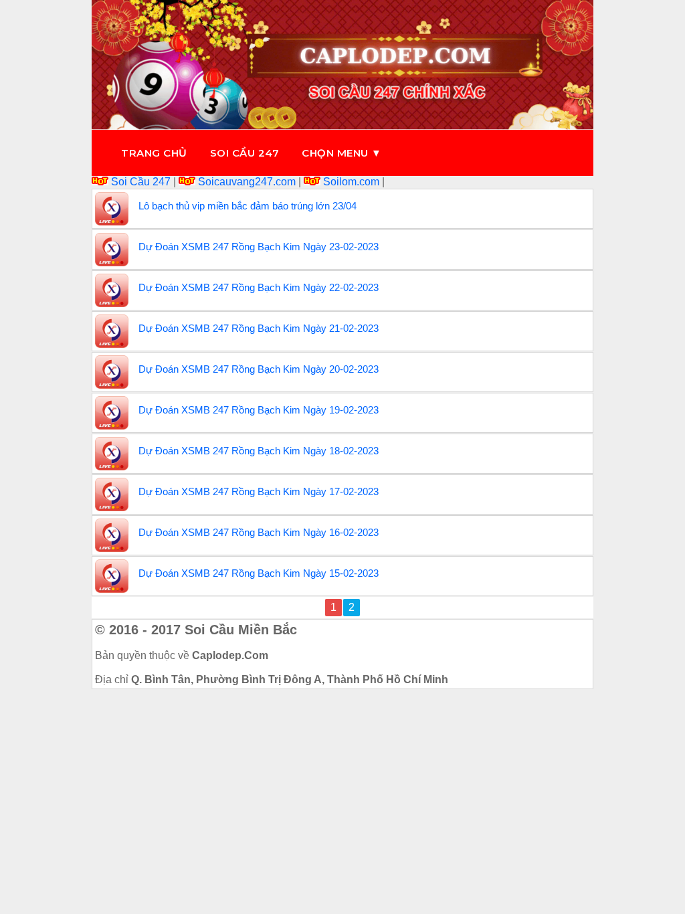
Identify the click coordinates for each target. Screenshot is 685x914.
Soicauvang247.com (246, 181)
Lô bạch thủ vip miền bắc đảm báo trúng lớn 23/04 (247, 205)
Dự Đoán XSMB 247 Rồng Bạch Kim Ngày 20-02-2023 (258, 369)
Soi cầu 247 (245, 153)
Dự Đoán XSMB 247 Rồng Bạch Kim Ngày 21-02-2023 (258, 328)
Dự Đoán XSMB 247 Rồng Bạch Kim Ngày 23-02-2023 (258, 246)
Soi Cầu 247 (140, 181)
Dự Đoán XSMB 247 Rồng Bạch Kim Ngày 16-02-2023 (258, 532)
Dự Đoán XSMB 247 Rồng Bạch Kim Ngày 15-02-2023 (258, 573)
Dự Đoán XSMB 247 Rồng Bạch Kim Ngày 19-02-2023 (258, 410)
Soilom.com (351, 181)
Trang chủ (154, 153)
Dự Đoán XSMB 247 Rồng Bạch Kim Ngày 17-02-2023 (258, 491)
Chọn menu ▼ (342, 153)
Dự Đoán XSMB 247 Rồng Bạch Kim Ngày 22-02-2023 (258, 287)
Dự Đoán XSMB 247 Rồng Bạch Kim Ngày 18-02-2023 (258, 450)
